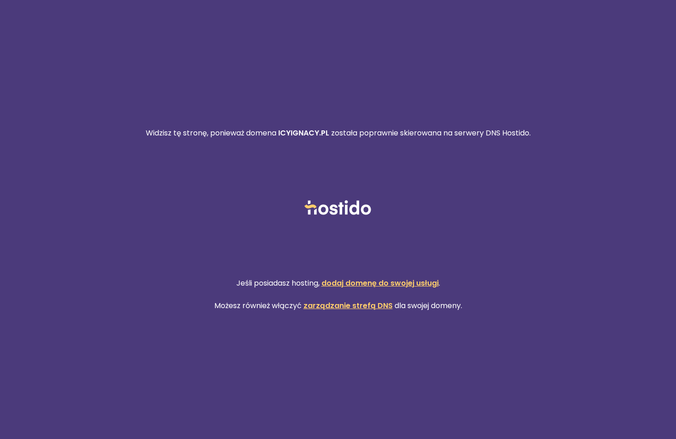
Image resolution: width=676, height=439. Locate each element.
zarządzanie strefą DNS (348, 305)
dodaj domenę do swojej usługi (380, 283)
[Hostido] (338, 208)
